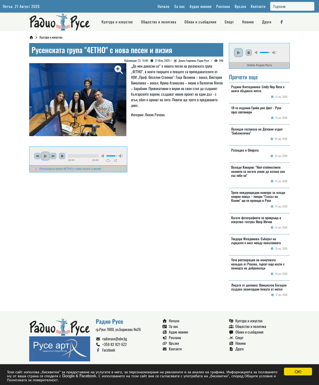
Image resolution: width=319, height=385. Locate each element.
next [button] (53, 156)
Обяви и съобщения (200, 22)
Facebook (107, 350)
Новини (248, 22)
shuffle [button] (115, 160)
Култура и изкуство (117, 22)
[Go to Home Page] (31, 37)
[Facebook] (282, 22)
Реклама (223, 6)
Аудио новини (201, 6)
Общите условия (259, 375)
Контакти (258, 6)
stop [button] (62, 156)
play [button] (45, 156)
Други (266, 22)
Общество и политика (158, 22)
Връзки (240, 6)
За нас (179, 6)
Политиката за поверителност (32, 379)
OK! (298, 371)
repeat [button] (108, 160)
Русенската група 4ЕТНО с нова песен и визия (70, 168)
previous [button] (37, 156)
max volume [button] (121, 156)
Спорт (229, 22)
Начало (164, 6)
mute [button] (103, 156)
